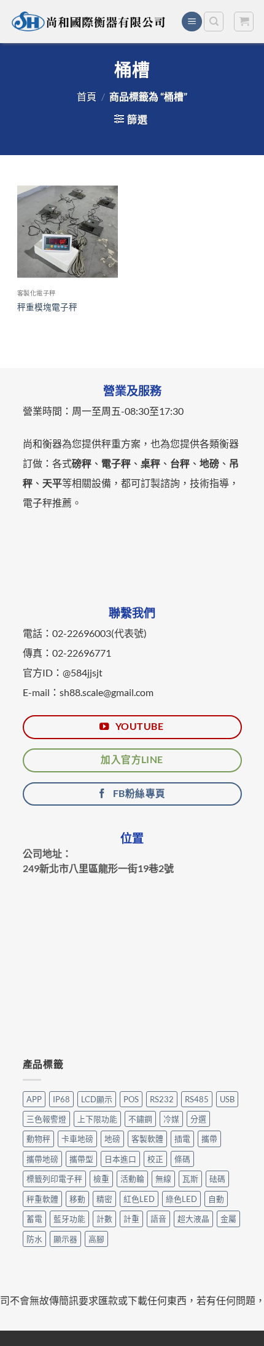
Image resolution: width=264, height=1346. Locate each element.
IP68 (61, 1099)
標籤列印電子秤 (54, 1179)
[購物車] (244, 21)
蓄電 (34, 1219)
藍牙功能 (69, 1219)
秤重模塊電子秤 (47, 307)
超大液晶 (193, 1219)
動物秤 (38, 1139)
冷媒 (171, 1119)
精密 (104, 1199)
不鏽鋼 (140, 1119)
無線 (163, 1179)
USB (227, 1099)
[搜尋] (213, 21)
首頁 (86, 96)
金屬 (228, 1219)
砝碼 (217, 1179)
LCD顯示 (96, 1099)
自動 (216, 1199)
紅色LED (139, 1199)
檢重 (101, 1179)
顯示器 (65, 1239)
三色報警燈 (46, 1119)
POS (131, 1099)
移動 (77, 1199)
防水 (34, 1239)
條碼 (182, 1159)
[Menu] (192, 22)
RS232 (162, 1099)
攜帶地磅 (42, 1159)
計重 (131, 1219)
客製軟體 (147, 1139)
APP (34, 1099)
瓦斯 (190, 1179)
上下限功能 (97, 1119)
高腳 (96, 1239)
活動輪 (132, 1179)
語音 (158, 1219)
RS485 (197, 1099)
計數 (104, 1219)
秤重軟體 (42, 1199)
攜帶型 (81, 1159)
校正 (155, 1159)
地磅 (112, 1139)
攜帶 (209, 1139)
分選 (198, 1119)
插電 (182, 1139)
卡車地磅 (77, 1139)
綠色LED (181, 1199)
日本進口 (120, 1159)
